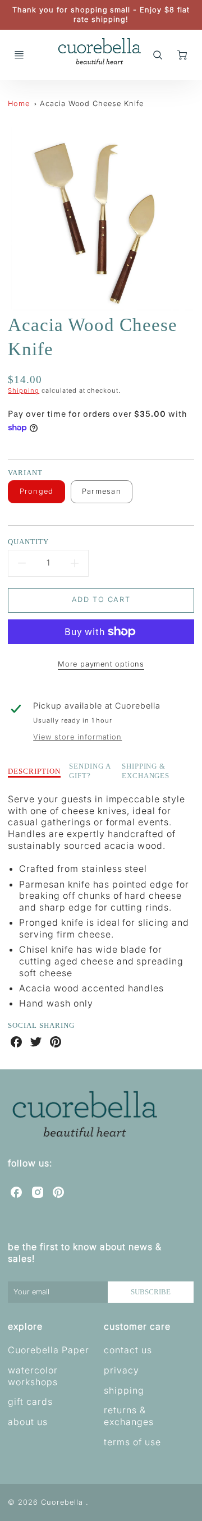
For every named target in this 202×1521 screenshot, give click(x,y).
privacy (121, 1370)
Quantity (28, 541)
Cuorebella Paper (48, 1349)
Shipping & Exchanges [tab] (146, 771)
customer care (137, 1326)
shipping (124, 1390)
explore (25, 1326)
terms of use (132, 1442)
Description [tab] (34, 771)
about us (28, 1421)
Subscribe (151, 1292)
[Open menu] (19, 55)
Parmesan (101, 491)
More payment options (101, 664)
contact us (128, 1349)
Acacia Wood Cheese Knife (92, 103)
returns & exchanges (129, 1415)
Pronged (37, 491)
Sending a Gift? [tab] (90, 771)
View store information (77, 737)
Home (19, 103)
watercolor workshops (33, 1375)
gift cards (30, 1401)
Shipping (23, 390)
